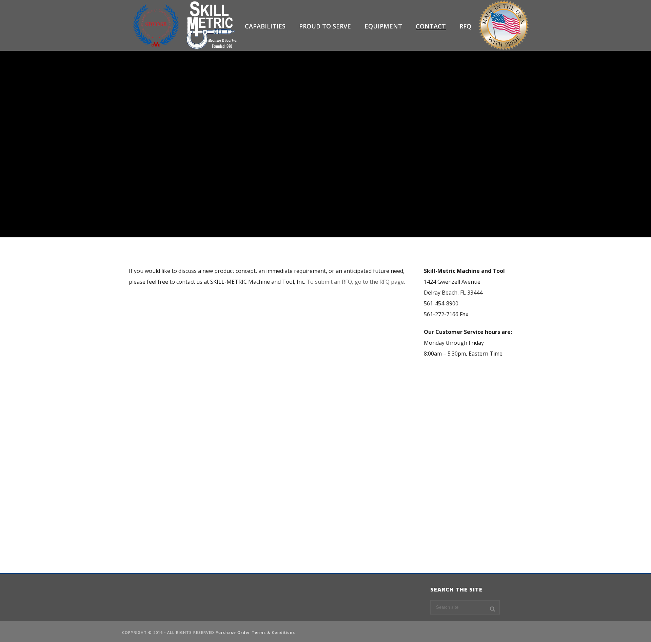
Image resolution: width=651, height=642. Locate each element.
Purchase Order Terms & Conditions (255, 632)
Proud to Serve (325, 26)
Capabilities (265, 26)
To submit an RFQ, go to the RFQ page (355, 281)
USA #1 (503, 26)
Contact (431, 26)
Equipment (383, 26)
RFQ (465, 26)
